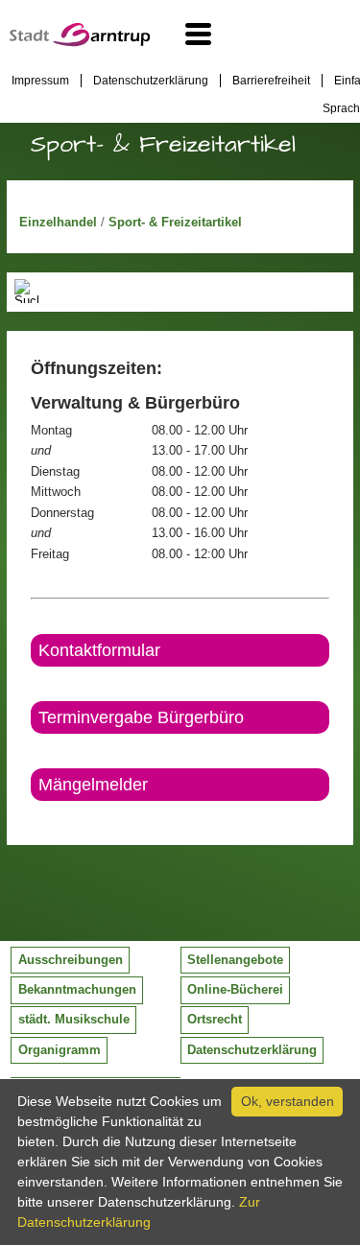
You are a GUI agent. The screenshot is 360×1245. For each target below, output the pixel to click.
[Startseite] (80, 42)
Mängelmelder (93, 784)
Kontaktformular (99, 650)
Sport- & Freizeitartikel (175, 222)
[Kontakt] (32, 817)
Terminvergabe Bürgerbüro (141, 717)
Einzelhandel (60, 222)
